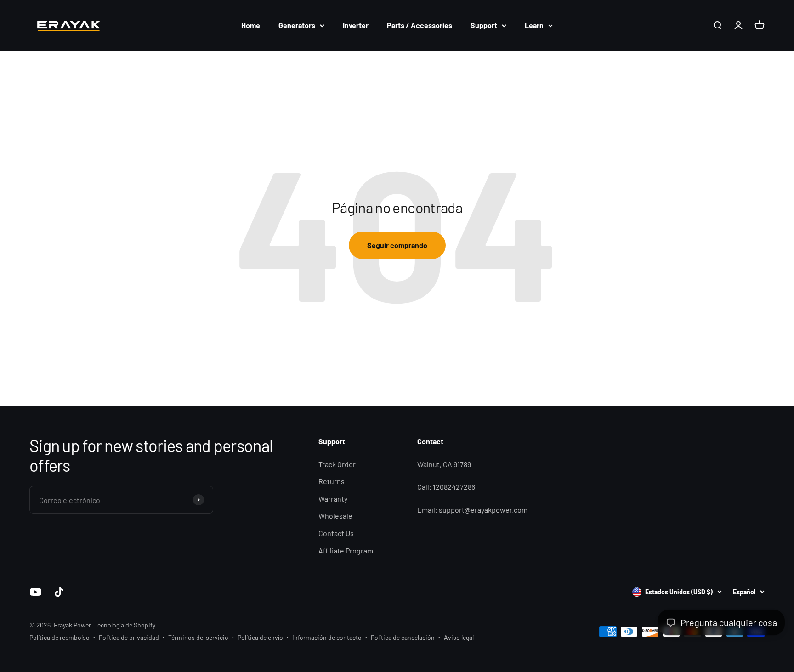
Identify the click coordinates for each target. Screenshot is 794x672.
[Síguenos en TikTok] (59, 592)
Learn (534, 25)
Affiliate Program (345, 550)
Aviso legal (459, 637)
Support (484, 25)
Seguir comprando (397, 245)
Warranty (332, 498)
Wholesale (335, 515)
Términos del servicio (198, 637)
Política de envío (260, 637)
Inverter (356, 25)
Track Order (337, 464)
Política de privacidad (129, 637)
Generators (296, 25)
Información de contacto (327, 637)
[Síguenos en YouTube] (35, 592)
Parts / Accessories (419, 25)
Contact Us (336, 533)
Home (250, 25)
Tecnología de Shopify (124, 625)
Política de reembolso (59, 637)
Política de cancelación (403, 637)
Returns (331, 481)
